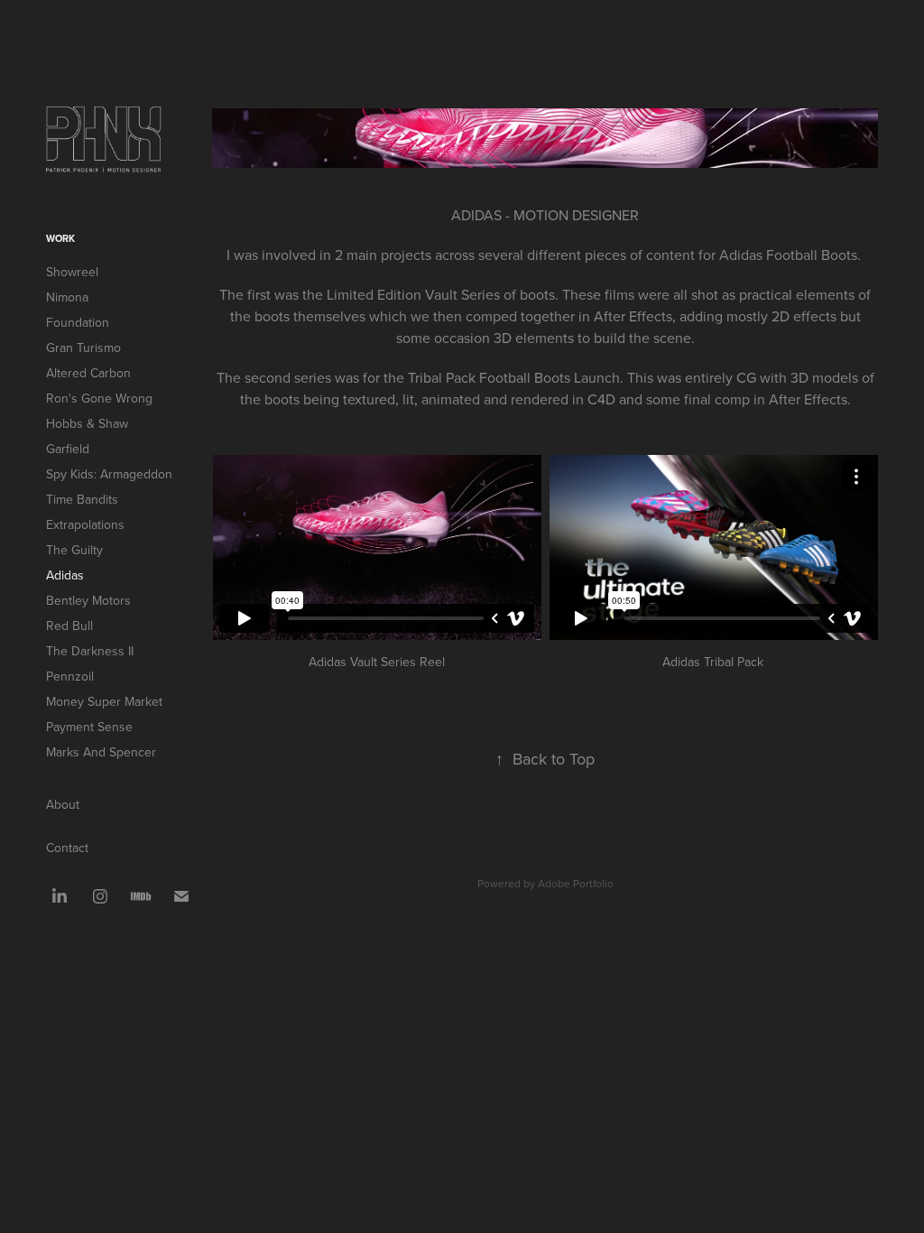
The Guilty (74, 550)
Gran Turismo (83, 347)
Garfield (67, 449)
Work (60, 238)
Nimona (67, 297)
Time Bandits (82, 499)
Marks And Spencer (101, 752)
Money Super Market (104, 701)
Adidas (65, 575)
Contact (67, 848)
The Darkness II (90, 651)
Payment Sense (89, 727)
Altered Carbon (88, 373)
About (62, 804)
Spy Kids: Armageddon (109, 474)
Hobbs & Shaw (87, 423)
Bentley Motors (88, 600)
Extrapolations (85, 524)
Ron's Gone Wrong (99, 398)
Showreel (72, 272)
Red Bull (69, 625)
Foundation (77, 322)
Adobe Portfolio (576, 883)
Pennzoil (70, 676)
